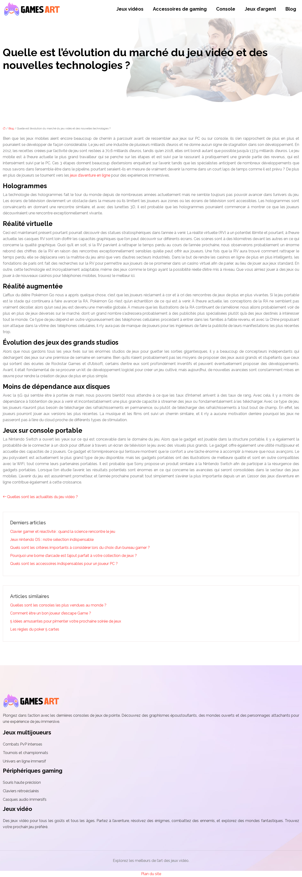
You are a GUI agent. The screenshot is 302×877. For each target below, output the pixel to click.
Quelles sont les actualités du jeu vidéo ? (42, 497)
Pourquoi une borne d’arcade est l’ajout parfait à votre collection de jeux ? (73, 555)
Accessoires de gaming (180, 9)
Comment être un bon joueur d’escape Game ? (50, 613)
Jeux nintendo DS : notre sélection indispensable (52, 539)
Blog (290, 9)
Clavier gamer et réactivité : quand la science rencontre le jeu (62, 531)
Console (225, 9)
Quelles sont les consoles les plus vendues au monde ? (58, 605)
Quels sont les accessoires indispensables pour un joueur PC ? (64, 563)
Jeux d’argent (260, 9)
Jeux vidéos (129, 9)
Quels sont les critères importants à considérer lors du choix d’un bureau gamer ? (80, 547)
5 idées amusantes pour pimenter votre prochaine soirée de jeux (65, 621)
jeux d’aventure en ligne (90, 175)
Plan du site (151, 874)
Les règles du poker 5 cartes (34, 629)
